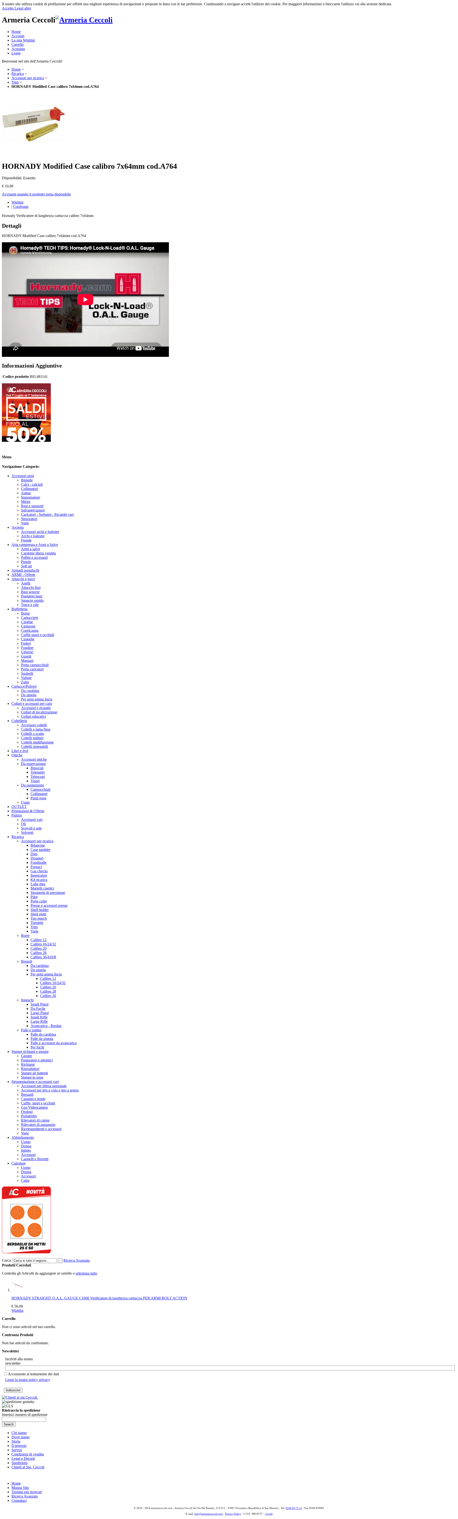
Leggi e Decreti (23, 1458)
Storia (15, 1441)
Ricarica (17, 74)
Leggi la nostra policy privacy (27, 1380)
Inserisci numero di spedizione (24, 1415)
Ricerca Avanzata (76, 1260)
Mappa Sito (20, 1488)
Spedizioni (19, 1463)
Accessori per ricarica (27, 78)
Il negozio (18, 1446)
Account (17, 36)
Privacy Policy (233, 1513)
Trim (15, 82)
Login (16, 53)
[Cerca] (60, 1260)
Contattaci (19, 1500)
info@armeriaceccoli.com (208, 1513)
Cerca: (7, 1260)
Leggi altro (23, 8)
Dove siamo (20, 1437)
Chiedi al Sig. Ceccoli (27, 1467)
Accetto (8, 8)
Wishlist (17, 202)
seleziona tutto (86, 1273)
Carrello (17, 44)
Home (16, 32)
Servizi (16, 1450)
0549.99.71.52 (294, 1508)
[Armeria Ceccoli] (84, 20)
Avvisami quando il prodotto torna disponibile (36, 194)
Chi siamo (19, 1433)
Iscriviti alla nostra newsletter (19, 1361)
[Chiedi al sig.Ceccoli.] (20, 1397)
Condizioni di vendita (27, 1454)
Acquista (18, 49)
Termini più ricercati (26, 1492)
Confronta (20, 207)
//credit (269, 1513)
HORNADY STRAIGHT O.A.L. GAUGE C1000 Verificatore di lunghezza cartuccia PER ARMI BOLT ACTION (99, 1298)
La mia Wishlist (23, 40)
